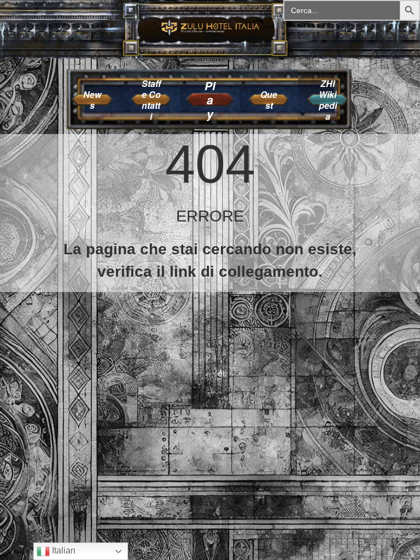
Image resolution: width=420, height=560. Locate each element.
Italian (62, 550)
